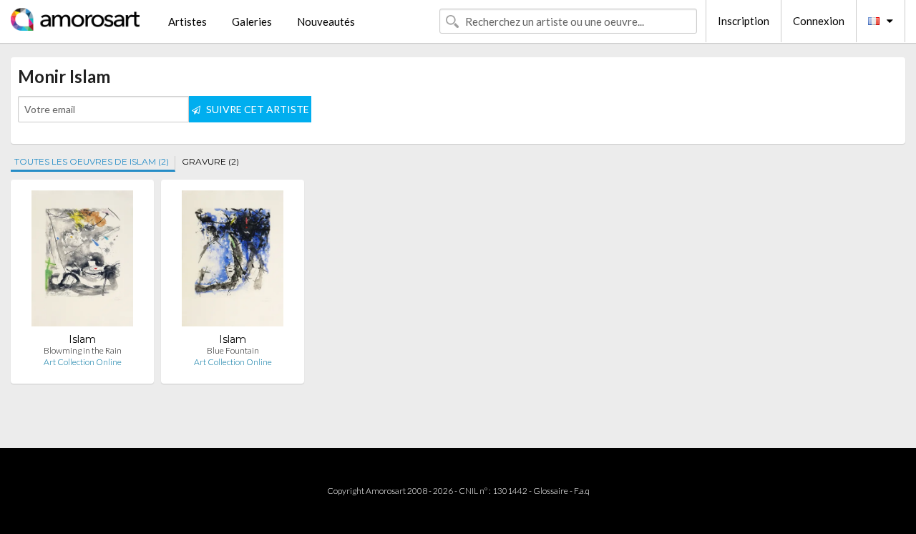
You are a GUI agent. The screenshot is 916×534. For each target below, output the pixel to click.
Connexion (818, 20)
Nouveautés (326, 21)
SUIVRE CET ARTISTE (256, 109)
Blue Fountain (233, 350)
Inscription (743, 20)
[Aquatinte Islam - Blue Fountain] (232, 261)
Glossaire (550, 490)
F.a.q (582, 490)
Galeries (252, 21)
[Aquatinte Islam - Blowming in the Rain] (81, 261)
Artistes (187, 21)
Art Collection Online (83, 361)
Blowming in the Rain (83, 350)
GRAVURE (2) (210, 161)
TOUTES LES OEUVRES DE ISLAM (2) (91, 161)
